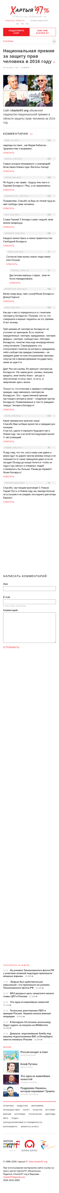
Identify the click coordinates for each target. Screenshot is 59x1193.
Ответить (9, 153)
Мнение (7, 1047)
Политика (8, 1106)
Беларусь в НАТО (30, 1127)
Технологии (35, 1114)
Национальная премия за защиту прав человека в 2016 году (28, 56)
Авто (5, 1118)
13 (54, 62)
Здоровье (50, 1114)
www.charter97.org (38, 1161)
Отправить (11, 647)
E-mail (6, 597)
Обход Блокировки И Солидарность (22, 1122)
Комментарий (10, 610)
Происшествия (11, 1110)
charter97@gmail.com (14, 1177)
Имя (5, 584)
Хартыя (29, 10)
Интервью (19, 1114)
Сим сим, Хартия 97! (42, 32)
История (50, 1110)
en (27, 24)
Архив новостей (39, 20)
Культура (37, 1110)
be (18, 24)
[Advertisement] (29, 540)
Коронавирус (10, 1127)
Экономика (37, 1106)
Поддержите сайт (16, 32)
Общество (22, 1106)
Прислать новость (15, 20)
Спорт (26, 1110)
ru (22, 24)
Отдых (14, 1118)
